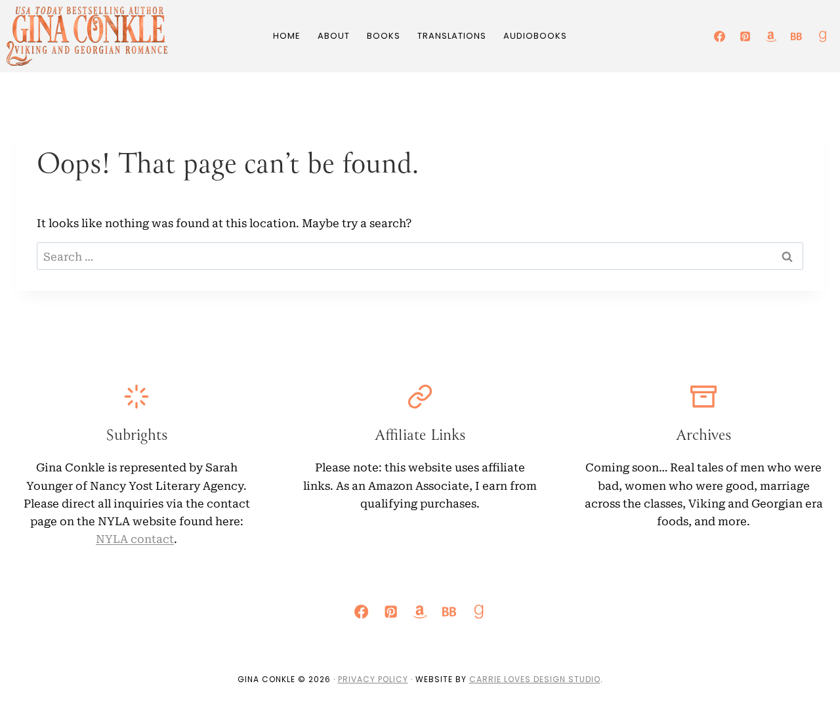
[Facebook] (720, 36)
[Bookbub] (797, 36)
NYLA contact (135, 538)
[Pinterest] (745, 36)
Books (383, 36)
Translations (451, 36)
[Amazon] (771, 36)
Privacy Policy (373, 679)
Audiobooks (535, 36)
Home (287, 36)
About (334, 36)
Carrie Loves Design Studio (534, 679)
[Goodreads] (822, 36)
